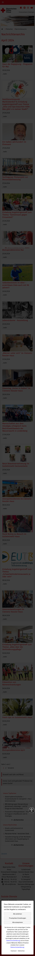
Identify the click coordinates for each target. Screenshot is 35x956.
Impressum (14, 951)
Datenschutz (21, 951)
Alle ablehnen (17, 914)
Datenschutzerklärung (13, 940)
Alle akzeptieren (17, 922)
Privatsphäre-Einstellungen (17, 918)
